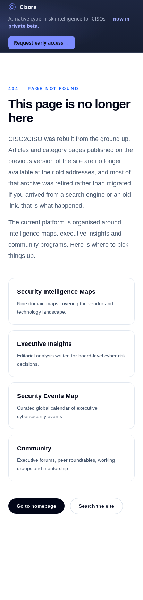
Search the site (96, 506)
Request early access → (41, 42)
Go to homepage (36, 506)
